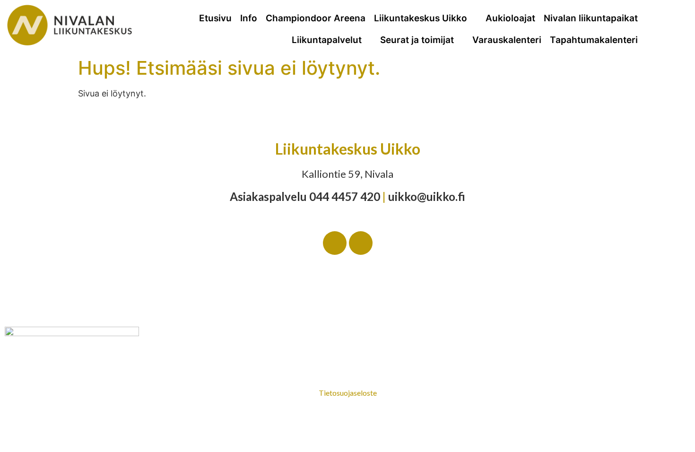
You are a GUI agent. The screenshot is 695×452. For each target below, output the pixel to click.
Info (248, 18)
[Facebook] (335, 243)
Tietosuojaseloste (348, 392)
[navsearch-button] (677, 26)
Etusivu (215, 18)
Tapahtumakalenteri (594, 40)
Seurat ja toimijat (417, 40)
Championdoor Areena (315, 18)
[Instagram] (361, 243)
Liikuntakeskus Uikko (420, 18)
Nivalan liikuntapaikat (591, 18)
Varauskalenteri (506, 40)
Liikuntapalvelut (327, 40)
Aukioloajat (510, 18)
